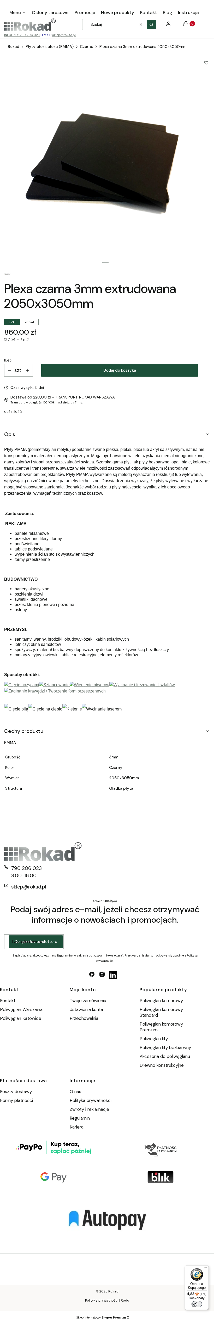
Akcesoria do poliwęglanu (165, 1056)
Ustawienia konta (86, 1009)
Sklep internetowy (101, 1317)
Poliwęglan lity (154, 1038)
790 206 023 (26, 868)
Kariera (77, 1127)
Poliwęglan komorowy (161, 1000)
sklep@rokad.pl (64, 35)
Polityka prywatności (90, 1100)
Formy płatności (16, 1100)
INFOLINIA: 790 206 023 (22, 35)
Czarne (86, 46)
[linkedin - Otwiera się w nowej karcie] (113, 975)
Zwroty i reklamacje (89, 1109)
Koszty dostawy (16, 1091)
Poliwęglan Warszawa (21, 1009)
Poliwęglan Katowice (20, 1018)
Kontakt (7, 1000)
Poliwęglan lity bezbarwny (165, 1047)
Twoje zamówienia (88, 1000)
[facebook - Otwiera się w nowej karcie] (92, 975)
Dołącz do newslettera (36, 941)
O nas (75, 1091)
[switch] (197, 1304)
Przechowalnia (84, 1018)
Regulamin (80, 1118)
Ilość (7, 360)
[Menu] (206, 1268)
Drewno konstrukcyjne (162, 1065)
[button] (151, 24)
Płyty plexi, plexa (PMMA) (50, 46)
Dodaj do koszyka (119, 370)
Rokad (13, 46)
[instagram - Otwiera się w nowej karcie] (102, 975)
